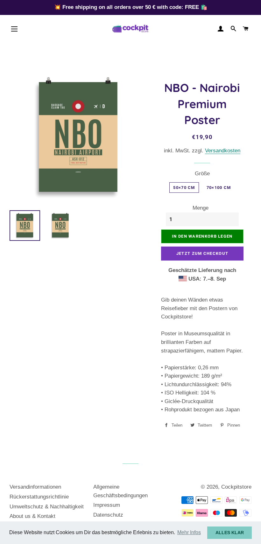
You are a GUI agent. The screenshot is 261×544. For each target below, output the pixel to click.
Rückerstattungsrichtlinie (39, 497)
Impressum (106, 505)
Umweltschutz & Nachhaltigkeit (47, 507)
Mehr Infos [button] (189, 532)
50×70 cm (184, 187)
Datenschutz (108, 515)
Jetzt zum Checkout (202, 253)
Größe (202, 174)
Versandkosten (222, 151)
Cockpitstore (236, 487)
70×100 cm (219, 187)
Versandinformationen (35, 487)
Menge (200, 208)
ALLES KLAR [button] (229, 532)
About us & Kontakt (32, 516)
